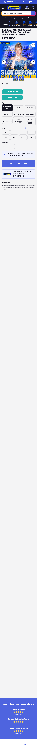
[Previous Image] (3, 62)
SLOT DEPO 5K (18, 163)
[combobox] (16, 13)
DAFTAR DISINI (12, 92)
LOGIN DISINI (12, 97)
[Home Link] (14, 8)
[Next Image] (33, 62)
